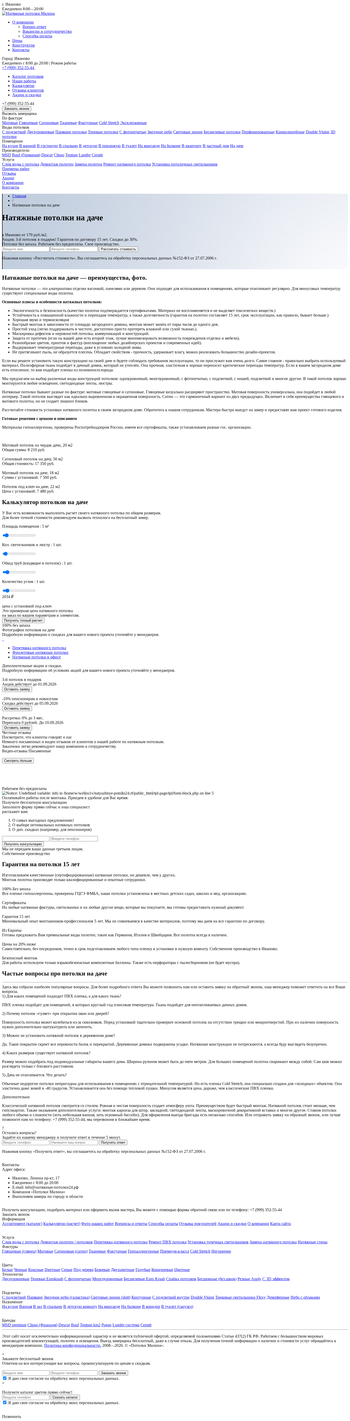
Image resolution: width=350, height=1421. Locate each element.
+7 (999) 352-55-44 (18, 68)
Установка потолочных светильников (185, 164)
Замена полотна (88, 164)
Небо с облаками (305, 1297)
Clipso (59, 155)
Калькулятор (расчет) (61, 1223)
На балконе (171, 146)
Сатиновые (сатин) (71, 1251)
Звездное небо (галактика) (67, 1297)
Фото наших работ (97, 1223)
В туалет (129, 146)
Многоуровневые (107, 1279)
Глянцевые (28, 123)
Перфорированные (258, 132)
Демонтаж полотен (57, 164)
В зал (37, 1306)
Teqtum (71, 155)
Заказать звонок (16, 109)
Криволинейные (290, 132)
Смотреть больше (18, 761)
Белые (7, 1269)
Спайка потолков (181, 1279)
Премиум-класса (174, 1251)
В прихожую (109, 146)
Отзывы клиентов (28, 90)
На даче (236, 146)
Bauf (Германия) (26, 155)
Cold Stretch (109, 123)
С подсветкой (14, 132)
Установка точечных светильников (218, 1242)
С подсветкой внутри (171, 1297)
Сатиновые (49, 123)
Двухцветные (123, 1269)
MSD (6, 155)
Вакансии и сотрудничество (47, 31)
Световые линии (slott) (110, 1297)
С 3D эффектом (276, 1279)
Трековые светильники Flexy (240, 1297)
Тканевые (68, 123)
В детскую (88, 146)
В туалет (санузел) (177, 1306)
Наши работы (24, 81)
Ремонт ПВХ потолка (168, 1242)
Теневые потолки (103, 132)
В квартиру (192, 146)
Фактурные (88, 123)
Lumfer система (125, 1325)
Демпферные (278, 1297)
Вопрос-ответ (34, 27)
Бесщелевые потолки (222, 132)
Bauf (75, 1325)
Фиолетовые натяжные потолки (40, 652)
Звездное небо (159, 132)
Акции (8, 178)
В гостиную (47, 146)
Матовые (10, 123)
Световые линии (188, 132)
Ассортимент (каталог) (22, 1223)
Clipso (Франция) (42, 1325)
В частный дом (216, 146)
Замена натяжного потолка (273, 1242)
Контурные (141, 1297)
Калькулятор (23, 85)
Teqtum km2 (90, 1325)
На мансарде (149, 146)
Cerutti (97, 155)
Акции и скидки (26, 95)
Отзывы (9, 173)
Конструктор (23, 45)
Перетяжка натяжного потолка (39, 648)
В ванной (27, 146)
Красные (36, 1269)
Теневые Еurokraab (46, 1279)
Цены (17, 40)
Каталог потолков (28, 76)
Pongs (106, 1325)
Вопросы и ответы (131, 1223)
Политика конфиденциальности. (72, 1345)
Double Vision (317, 132)
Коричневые (162, 1269)
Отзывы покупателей (198, 1223)
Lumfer (85, 155)
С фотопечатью (132, 132)
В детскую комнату (80, 1306)
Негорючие (221, 1251)
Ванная (25, 1306)
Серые (67, 1269)
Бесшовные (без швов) (216, 1279)
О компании (23, 22)
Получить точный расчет (23, 620)
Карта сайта (280, 1223)
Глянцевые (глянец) (19, 1251)
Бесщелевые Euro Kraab (144, 1279)
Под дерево (84, 1269)
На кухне (10, 146)
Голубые (143, 1269)
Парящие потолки (71, 132)
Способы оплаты (37, 36)
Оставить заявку (17, 689)
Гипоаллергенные (143, 1251)
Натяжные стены (312, 1242)
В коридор (151, 1306)
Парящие (35, 1297)
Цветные (52, 1269)
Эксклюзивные (133, 123)
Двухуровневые (40, 132)
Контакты (20, 50)
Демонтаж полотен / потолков (66, 1242)
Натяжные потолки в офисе (36, 657)
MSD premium (14, 1325)
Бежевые (102, 1269)
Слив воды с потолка (20, 164)
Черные (20, 1269)
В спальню (68, 146)
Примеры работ (15, 169)
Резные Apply (249, 1279)
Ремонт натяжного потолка (127, 164)
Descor (47, 155)
